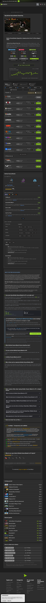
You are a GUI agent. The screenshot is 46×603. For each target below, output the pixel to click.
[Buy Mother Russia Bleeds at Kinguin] (10, 108)
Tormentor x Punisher (23, 531)
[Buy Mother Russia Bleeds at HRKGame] (10, 125)
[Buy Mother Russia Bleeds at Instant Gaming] (10, 96)
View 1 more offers (23, 154)
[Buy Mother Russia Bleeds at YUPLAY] (10, 137)
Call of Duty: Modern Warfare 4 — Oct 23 (23, 511)
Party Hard (23, 535)
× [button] (20, 1)
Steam (18, 38)
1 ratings (13, 189)
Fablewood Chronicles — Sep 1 (23, 487)
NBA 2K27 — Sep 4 (23, 494)
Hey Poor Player (8, 212)
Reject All (9, 600)
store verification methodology (20, 431)
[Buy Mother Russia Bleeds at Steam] (10, 165)
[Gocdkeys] (4, 4)
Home (4, 12)
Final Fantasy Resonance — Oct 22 (23, 508)
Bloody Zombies (23, 523)
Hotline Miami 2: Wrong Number (23, 521)
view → (39, 185)
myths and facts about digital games (21, 435)
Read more (15, 200)
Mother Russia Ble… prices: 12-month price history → (30, 78)
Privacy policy (9, 602)
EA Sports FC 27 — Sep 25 (23, 499)
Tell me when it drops (36, 333)
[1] (5, 457)
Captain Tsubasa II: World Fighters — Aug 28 (23, 485)
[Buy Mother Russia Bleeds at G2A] (10, 131)
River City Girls (23, 528)
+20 (23, 218)
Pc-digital (8, 12)
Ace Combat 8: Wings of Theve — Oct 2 (23, 504)
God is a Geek (8, 207)
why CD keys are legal (28, 434)
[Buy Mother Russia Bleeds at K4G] (10, 102)
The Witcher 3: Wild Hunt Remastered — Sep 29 (23, 501)
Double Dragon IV (23, 526)
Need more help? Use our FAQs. (13, 419)
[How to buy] (41, 107)
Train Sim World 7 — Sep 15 (23, 496)
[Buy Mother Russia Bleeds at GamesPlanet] (10, 160)
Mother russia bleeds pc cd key (17, 12)
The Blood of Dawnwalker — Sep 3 (23, 489)
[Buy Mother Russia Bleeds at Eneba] (10, 114)
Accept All (4, 600)
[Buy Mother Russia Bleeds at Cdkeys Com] (10, 120)
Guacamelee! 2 (23, 533)
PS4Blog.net (7, 197)
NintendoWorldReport (9, 202)
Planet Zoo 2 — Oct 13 (23, 506)
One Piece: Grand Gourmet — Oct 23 (23, 513)
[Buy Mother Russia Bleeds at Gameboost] (10, 149)
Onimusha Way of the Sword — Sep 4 (23, 492)
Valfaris (23, 540)
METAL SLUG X (23, 538)
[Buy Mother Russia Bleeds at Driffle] (10, 143)
